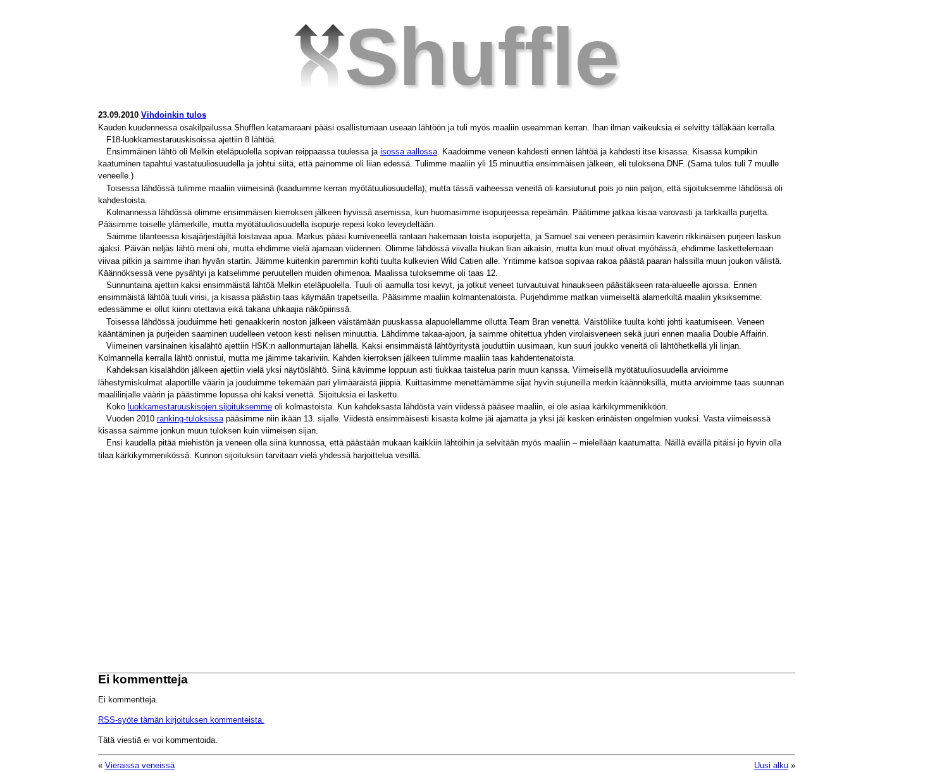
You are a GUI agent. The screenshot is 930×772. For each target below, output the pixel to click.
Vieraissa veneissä (140, 765)
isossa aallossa (408, 151)
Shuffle (482, 56)
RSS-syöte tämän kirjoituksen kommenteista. (181, 720)
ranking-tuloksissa (190, 418)
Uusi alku (771, 765)
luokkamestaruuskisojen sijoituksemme (200, 406)
